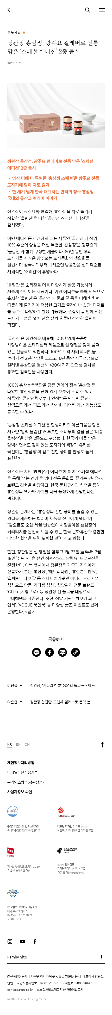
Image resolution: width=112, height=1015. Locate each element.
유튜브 (22, 941)
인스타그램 (9, 941)
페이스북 (34, 941)
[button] (101, 10)
